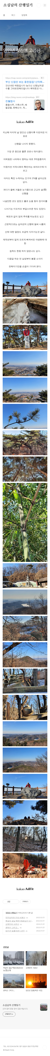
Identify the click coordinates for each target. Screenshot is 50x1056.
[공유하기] (12, 902)
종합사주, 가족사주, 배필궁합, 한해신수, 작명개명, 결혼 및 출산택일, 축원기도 (16, 106)
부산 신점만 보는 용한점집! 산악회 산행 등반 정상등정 (23, 81)
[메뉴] (45, 5)
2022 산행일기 (11, 913)
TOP (45, 1047)
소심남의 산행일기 (18, 5)
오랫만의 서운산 (12, 924)
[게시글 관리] (16, 902)
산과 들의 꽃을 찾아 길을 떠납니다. (15, 1009)
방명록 (24, 15)
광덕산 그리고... (12, 927)
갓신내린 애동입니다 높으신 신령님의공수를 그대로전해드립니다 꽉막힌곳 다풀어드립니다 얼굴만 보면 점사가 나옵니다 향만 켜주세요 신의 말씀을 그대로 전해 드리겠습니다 (24, 87)
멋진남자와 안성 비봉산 (15, 917)
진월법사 (10, 101)
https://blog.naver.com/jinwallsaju (20, 97)
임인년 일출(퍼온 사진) (15, 931)
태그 (13, 15)
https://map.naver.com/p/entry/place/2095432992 (21, 78)
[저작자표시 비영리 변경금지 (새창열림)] (34, 902)
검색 (39, 5)
